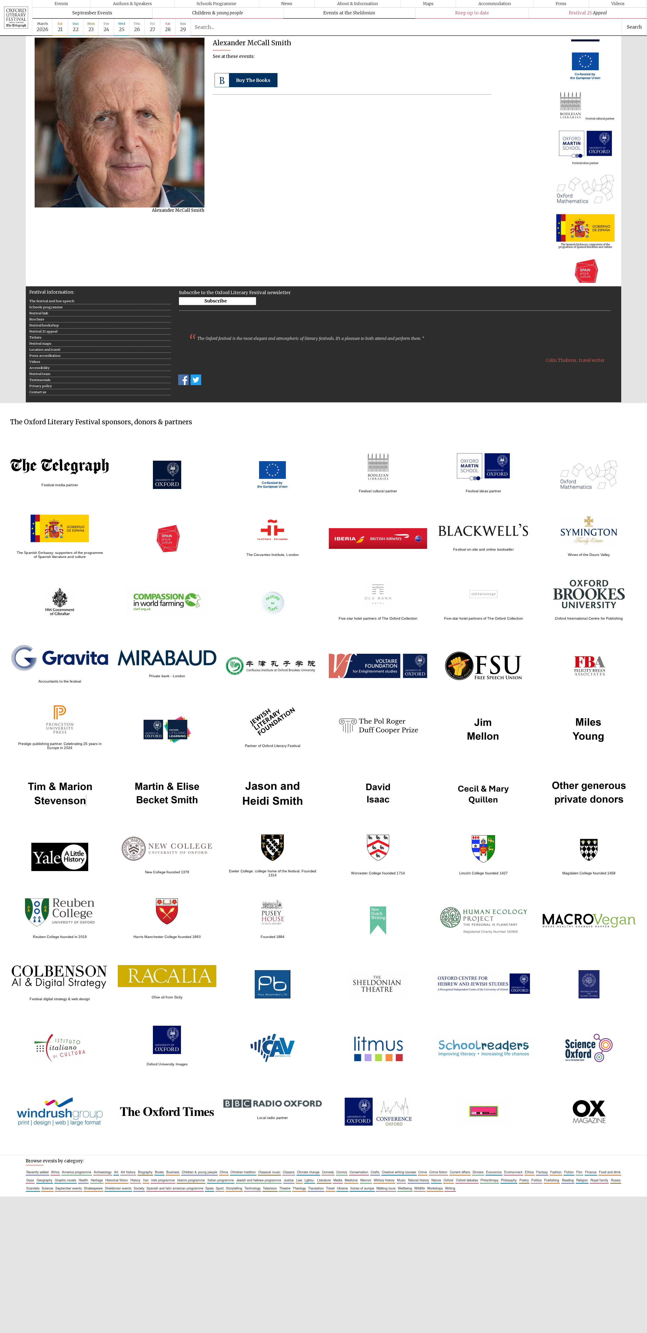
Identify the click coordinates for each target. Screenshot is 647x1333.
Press (561, 3)
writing (450, 1188)
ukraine (342, 1188)
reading (568, 1180)
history (135, 1180)
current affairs (460, 1172)
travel (330, 1188)
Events (61, 3)
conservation (359, 1172)
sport (220, 1188)
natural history (418, 1180)
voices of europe (362, 1188)
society (139, 1188)
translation (316, 1188)
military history (384, 1180)
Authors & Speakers (132, 3)
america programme (76, 1172)
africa (55, 1172)
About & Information (357, 3)
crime (422, 1172)
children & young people (199, 1172)
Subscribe (215, 301)
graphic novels (65, 1180)
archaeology (102, 1172)
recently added (37, 1172)
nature (436, 1180)
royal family (599, 1180)
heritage (97, 1180)
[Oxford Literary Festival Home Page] (16, 18)
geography (44, 1180)
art (116, 1172)
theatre (284, 1188)
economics (494, 1172)
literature (324, 1180)
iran (146, 1180)
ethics (529, 1172)
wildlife (419, 1188)
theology (299, 1188)
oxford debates (467, 1180)
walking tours (386, 1188)
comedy (328, 1172)
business (172, 1172)
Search (634, 27)
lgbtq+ (309, 1180)
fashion (556, 1172)
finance (590, 1172)
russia (615, 1180)
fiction (569, 1172)
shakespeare (93, 1188)
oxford (448, 1180)
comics (341, 1172)
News (286, 3)
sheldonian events (118, 1188)
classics (288, 1172)
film (579, 1172)
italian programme (220, 1180)
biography (145, 1172)
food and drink (609, 1172)
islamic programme (191, 1180)
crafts (375, 1172)
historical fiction (116, 1180)
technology (252, 1188)
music (401, 1180)
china (224, 1172)
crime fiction (438, 1172)
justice (289, 1180)
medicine (351, 1180)
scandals (32, 1188)
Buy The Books (253, 80)
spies (209, 1188)
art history (128, 1172)
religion (582, 1180)
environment (513, 1172)
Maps (428, 3)
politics (536, 1180)
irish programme (163, 1180)
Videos (618, 3)
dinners (478, 1172)
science (47, 1188)
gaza (30, 1180)
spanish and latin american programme (175, 1188)
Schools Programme (216, 3)
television (270, 1188)
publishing (551, 1180)
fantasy (542, 1172)
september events (68, 1188)
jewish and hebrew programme (258, 1180)
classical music (269, 1172)
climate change (308, 1172)
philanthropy (489, 1180)
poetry (524, 1180)
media (337, 1180)
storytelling (234, 1188)
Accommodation (494, 3)
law (299, 1180)
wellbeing (405, 1188)
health (83, 1180)
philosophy (509, 1180)
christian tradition (243, 1172)
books (159, 1172)
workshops (435, 1188)
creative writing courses (399, 1172)
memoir (365, 1180)
